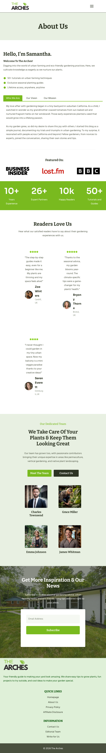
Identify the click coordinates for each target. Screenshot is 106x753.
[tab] (12, 98)
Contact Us (53, 727)
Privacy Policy (53, 707)
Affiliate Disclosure (53, 712)
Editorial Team (53, 732)
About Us (53, 702)
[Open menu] (91, 6)
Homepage (53, 697)
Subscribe (53, 630)
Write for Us (53, 737)
